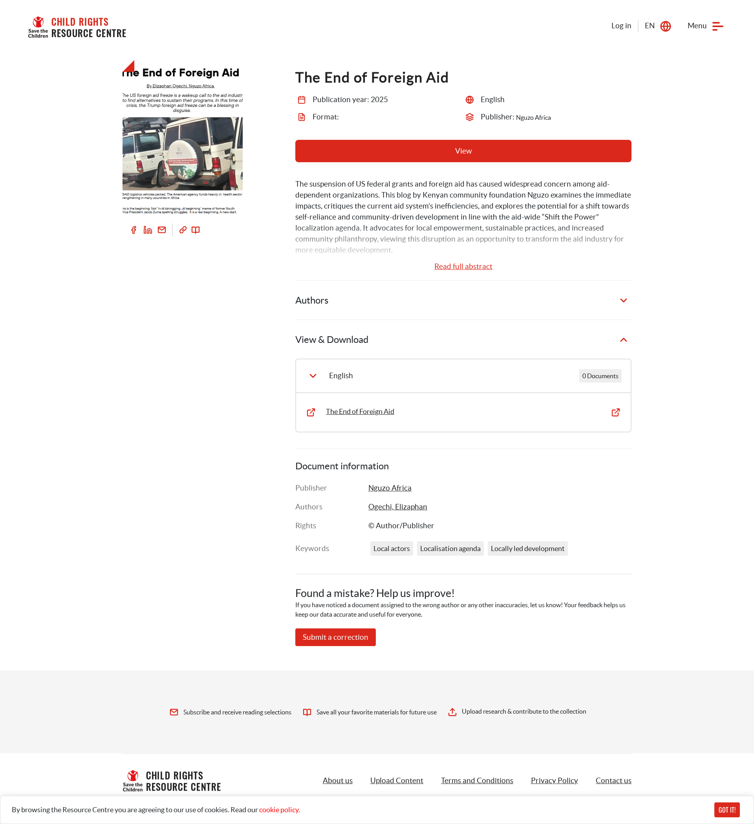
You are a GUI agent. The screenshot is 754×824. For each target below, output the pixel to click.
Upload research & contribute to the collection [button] (524, 711)
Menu (697, 26)
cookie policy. (279, 810)
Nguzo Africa (390, 488)
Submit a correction (335, 637)
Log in (621, 26)
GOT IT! (727, 810)
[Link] (183, 229)
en (650, 26)
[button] (396, 780)
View (463, 151)
